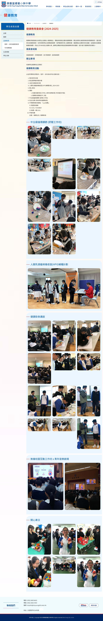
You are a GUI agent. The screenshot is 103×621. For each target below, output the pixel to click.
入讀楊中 (97, 6)
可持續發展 (8, 48)
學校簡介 (49, 6)
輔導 (4, 37)
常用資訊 (88, 6)
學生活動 (6, 55)
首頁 (30, 23)
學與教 (57, 6)
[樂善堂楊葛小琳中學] (19, 7)
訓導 (4, 33)
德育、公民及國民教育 (12, 44)
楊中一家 (79, 6)
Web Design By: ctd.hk (68, 617)
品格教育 (44, 23)
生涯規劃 (6, 52)
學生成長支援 (68, 6)
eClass (100, 2)
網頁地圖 (94, 605)
